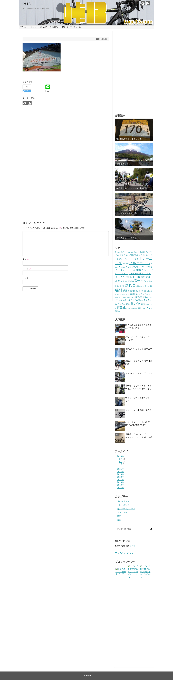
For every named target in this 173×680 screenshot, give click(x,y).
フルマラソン (138, 267)
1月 (120, 464)
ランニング (147, 270)
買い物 (135, 303)
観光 (128, 304)
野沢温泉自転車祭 (131, 308)
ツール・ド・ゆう (129, 259)
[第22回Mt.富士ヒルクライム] (134, 130)
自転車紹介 (54, 27)
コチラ (132, 546)
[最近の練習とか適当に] (134, 229)
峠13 (27, 4)
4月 (120, 462)
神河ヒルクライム (138, 294)
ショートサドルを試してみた (138, 410)
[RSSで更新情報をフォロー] (148, 3)
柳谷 (150, 286)
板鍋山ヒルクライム (142, 286)
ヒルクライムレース (126, 509)
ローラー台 (134, 273)
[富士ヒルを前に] (134, 154)
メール (27, 269)
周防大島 (131, 281)
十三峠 (136, 276)
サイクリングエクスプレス (131, 255)
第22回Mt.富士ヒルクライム (129, 139)
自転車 (138, 297)
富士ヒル (140, 280)
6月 (120, 459)
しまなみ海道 (129, 252)
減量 (125, 290)
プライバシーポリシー (29, 27)
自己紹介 (43, 27)
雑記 (119, 520)
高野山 (117, 311)
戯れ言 (130, 285)
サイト (26, 278)
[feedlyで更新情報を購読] (143, 3)
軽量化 (121, 307)
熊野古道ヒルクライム (135, 291)
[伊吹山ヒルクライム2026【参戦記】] (134, 179)
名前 (26, 259)
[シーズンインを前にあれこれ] (134, 204)
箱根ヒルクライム (129, 297)
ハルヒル (125, 264)
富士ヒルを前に (123, 164)
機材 (118, 290)
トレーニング (123, 505)
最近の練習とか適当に (126, 238)
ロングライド (121, 273)
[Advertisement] (66, 134)
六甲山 (128, 277)
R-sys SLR (119, 252)
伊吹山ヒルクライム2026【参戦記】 (132, 188)
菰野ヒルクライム (130, 300)
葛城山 (140, 300)
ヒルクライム (139, 263)
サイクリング (123, 501)
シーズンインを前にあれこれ (129, 213)
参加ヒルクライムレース (71, 27)
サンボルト (146, 255)
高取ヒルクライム (145, 308)
